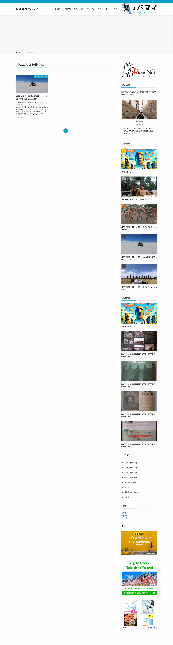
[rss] (152, 1)
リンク (126, 487)
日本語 (123, 513)
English (124, 518)
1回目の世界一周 (130, 463)
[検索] (155, 1)
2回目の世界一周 (130, 468)
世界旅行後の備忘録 (131, 492)
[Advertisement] (86, 33)
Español (124, 515)
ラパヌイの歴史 (130, 482)
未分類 (126, 497)
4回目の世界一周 (130, 477)
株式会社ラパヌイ (27, 8)
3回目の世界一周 (130, 472)
